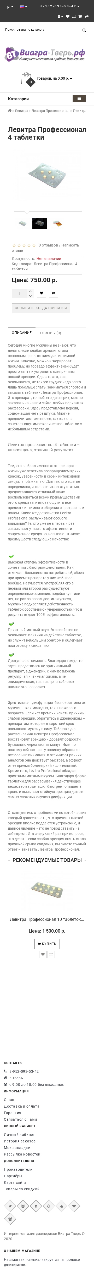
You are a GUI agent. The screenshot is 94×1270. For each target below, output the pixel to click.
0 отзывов (47, 245)
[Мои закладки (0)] (67, 16)
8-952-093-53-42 (24, 1071)
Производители (18, 1169)
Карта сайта (15, 1182)
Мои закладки (17, 1148)
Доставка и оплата (21, 1106)
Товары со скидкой (21, 1189)
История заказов (20, 1141)
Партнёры (13, 1176)
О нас (9, 1100)
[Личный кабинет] (60, 16)
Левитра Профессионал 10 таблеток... (47, 919)
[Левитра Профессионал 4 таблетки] (22, 223)
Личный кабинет (19, 1134)
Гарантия (12, 1113)
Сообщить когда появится (41, 308)
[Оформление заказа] (87, 16)
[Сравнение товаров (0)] (74, 16)
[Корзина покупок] (80, 16)
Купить (48, 944)
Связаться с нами (20, 1119)
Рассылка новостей (22, 1154)
